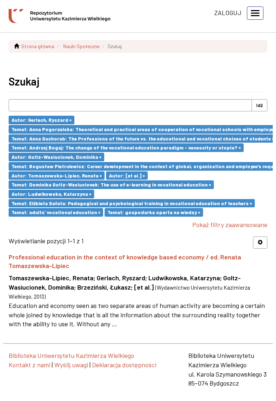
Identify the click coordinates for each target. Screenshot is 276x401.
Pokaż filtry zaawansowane (229, 225)
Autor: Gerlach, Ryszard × (42, 120)
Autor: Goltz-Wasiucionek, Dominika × (56, 157)
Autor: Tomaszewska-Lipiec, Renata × (57, 175)
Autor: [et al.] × (127, 175)
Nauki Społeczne (81, 46)
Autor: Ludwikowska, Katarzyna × (51, 194)
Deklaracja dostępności (124, 365)
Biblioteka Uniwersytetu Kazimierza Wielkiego (71, 355)
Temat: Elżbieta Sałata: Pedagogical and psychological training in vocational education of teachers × (132, 203)
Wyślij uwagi (71, 365)
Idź (259, 105)
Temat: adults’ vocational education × (56, 212)
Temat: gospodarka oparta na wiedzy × (153, 212)
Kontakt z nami (29, 365)
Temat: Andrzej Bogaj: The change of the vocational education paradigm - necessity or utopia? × (126, 147)
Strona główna (37, 46)
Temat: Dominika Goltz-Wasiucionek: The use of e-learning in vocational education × (111, 184)
